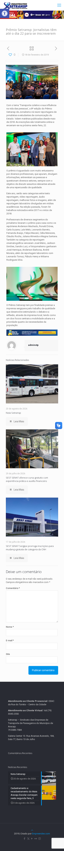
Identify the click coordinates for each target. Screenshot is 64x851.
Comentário (13, 588)
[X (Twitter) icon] (28, 838)
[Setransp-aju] (15, 5)
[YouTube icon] (32, 838)
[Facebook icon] (24, 838)
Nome (10, 627)
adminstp (33, 345)
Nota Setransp (13, 412)
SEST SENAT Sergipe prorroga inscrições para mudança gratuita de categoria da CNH (30, 547)
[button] (4, 13)
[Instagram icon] (39, 838)
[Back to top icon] (32, 830)
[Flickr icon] (35, 838)
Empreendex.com (41, 833)
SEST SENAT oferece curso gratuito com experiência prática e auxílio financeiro (27, 479)
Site (8, 654)
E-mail (10, 640)
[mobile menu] (59, 5)
